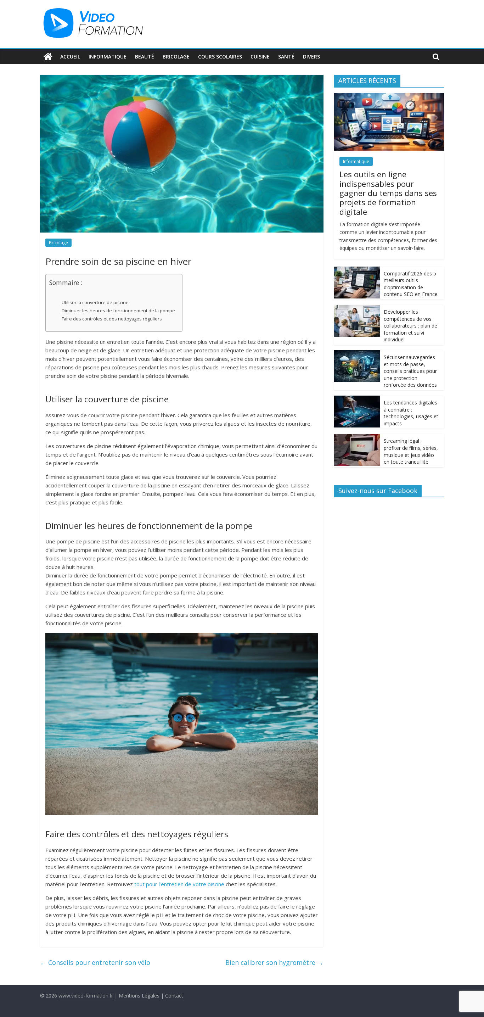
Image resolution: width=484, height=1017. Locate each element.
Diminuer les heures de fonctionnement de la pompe (118, 310)
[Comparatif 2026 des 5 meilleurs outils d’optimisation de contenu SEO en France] (357, 270)
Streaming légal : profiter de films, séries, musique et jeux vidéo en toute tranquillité (411, 451)
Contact (174, 995)
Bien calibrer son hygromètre (274, 962)
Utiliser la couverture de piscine (95, 302)
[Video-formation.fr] (48, 56)
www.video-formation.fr (85, 995)
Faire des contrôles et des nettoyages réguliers (112, 318)
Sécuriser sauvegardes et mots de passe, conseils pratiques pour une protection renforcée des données (410, 371)
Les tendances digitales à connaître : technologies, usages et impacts (411, 413)
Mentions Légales (139, 995)
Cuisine (260, 56)
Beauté (144, 56)
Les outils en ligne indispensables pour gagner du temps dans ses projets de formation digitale (388, 193)
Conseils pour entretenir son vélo (95, 962)
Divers (311, 56)
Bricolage (176, 56)
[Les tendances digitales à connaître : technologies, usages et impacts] (357, 399)
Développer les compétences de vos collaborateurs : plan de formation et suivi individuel (410, 325)
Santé (286, 56)
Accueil (70, 56)
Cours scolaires (220, 56)
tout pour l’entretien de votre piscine (179, 884)
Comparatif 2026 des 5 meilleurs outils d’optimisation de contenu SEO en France (411, 284)
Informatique (107, 56)
